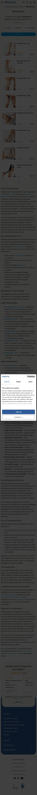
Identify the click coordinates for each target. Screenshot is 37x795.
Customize (17, 417)
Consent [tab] (6, 381)
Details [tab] (18, 381)
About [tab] (30, 381)
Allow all (18, 412)
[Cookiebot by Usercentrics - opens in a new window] (27, 377)
